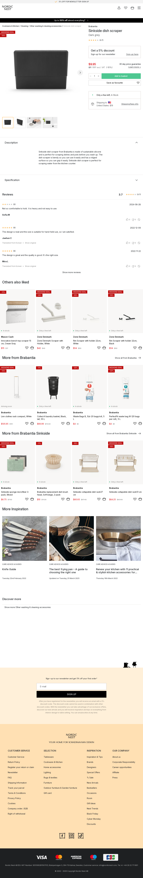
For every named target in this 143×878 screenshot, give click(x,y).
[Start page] (7, 8)
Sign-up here (132, 54)
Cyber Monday (94, 819)
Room (89, 798)
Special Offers (93, 772)
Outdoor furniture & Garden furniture (60, 788)
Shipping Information (17, 783)
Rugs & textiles (50, 777)
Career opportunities (122, 767)
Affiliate (115, 772)
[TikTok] (80, 835)
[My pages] (119, 7)
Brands (90, 762)
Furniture (48, 783)
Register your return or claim (21, 767)
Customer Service (16, 757)
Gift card (48, 793)
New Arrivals (92, 783)
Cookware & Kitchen (10, 26)
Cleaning (24, 26)
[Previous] (5, 72)
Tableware (49, 757)
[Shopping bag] (132, 7)
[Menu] (139, 7)
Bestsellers (92, 788)
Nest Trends (92, 808)
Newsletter (13, 772)
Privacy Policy (14, 798)
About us (116, 757)
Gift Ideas (91, 803)
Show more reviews (71, 272)
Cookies (12, 803)
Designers (91, 767)
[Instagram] (71, 835)
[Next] (80, 72)
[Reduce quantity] (90, 76)
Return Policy (14, 762)
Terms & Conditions (17, 793)
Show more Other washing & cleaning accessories (27, 607)
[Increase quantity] (98, 76)
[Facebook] (62, 835)
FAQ (10, 777)
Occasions (91, 793)
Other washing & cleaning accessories (46, 26)
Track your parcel (16, 788)
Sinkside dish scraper (72, 26)
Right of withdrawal (16, 814)
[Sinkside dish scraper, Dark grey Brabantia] (42, 72)
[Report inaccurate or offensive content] (139, 219)
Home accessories (52, 767)
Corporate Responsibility (123, 762)
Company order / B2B (18, 808)
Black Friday (92, 814)
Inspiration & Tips (95, 757)
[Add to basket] (32, 347)
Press (115, 777)
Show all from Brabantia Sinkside (122, 433)
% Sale (90, 777)
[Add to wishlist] (27, 348)
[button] (96, 40)
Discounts (91, 824)
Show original (30, 243)
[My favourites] (125, 7)
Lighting (47, 772)
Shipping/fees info (129, 104)
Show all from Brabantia (126, 358)
